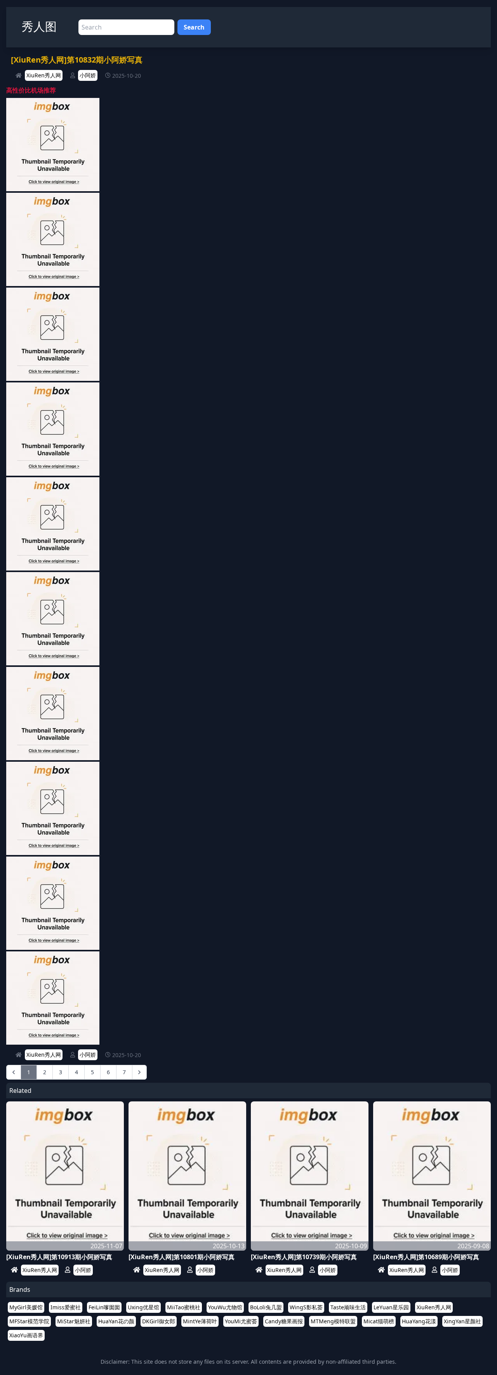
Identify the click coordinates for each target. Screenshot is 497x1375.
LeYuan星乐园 (391, 1307)
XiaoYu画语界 (26, 1335)
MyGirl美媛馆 (26, 1307)
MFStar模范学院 (29, 1321)
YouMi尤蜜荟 (241, 1321)
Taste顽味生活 (348, 1307)
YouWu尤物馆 (225, 1307)
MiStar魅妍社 (73, 1321)
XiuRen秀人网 (43, 75)
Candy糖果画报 (284, 1321)
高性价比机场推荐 (31, 90)
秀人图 (39, 26)
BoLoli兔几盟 (266, 1307)
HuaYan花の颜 (116, 1321)
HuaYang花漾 (419, 1321)
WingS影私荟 (306, 1307)
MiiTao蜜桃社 (183, 1307)
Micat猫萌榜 (378, 1321)
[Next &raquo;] (139, 1072)
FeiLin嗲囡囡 (104, 1307)
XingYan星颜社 (462, 1321)
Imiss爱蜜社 (65, 1307)
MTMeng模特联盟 (333, 1321)
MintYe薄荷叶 (200, 1321)
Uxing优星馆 (143, 1307)
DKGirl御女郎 (158, 1321)
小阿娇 (88, 75)
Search (194, 27)
